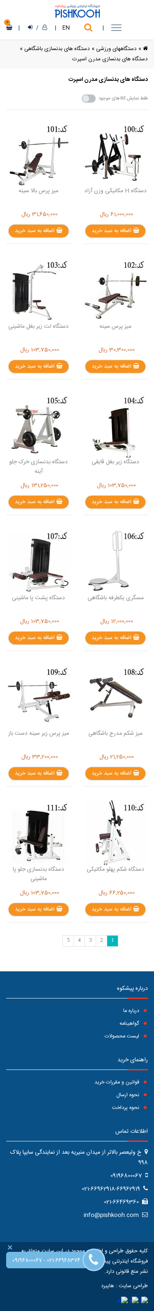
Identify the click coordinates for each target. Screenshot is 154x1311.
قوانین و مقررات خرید (117, 1082)
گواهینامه (130, 1023)
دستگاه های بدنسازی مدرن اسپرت (110, 59)
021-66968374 (63, 1260)
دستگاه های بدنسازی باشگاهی (57, 48)
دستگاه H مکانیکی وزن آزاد (115, 191)
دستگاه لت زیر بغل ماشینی (38, 326)
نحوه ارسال (128, 1095)
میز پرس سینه (115, 326)
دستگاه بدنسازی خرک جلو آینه (38, 466)
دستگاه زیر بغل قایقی (115, 462)
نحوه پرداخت (126, 1108)
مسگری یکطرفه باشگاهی (115, 598)
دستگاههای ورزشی (116, 48)
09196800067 (27, 1260)
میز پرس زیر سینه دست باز (38, 733)
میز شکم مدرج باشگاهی (115, 733)
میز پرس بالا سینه (38, 191)
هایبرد (107, 1285)
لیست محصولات (123, 1036)
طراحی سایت (133, 1285)
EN (66, 27)
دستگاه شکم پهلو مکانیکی (115, 869)
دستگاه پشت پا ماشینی (38, 598)
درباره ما (132, 1011)
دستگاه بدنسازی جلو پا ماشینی (38, 874)
